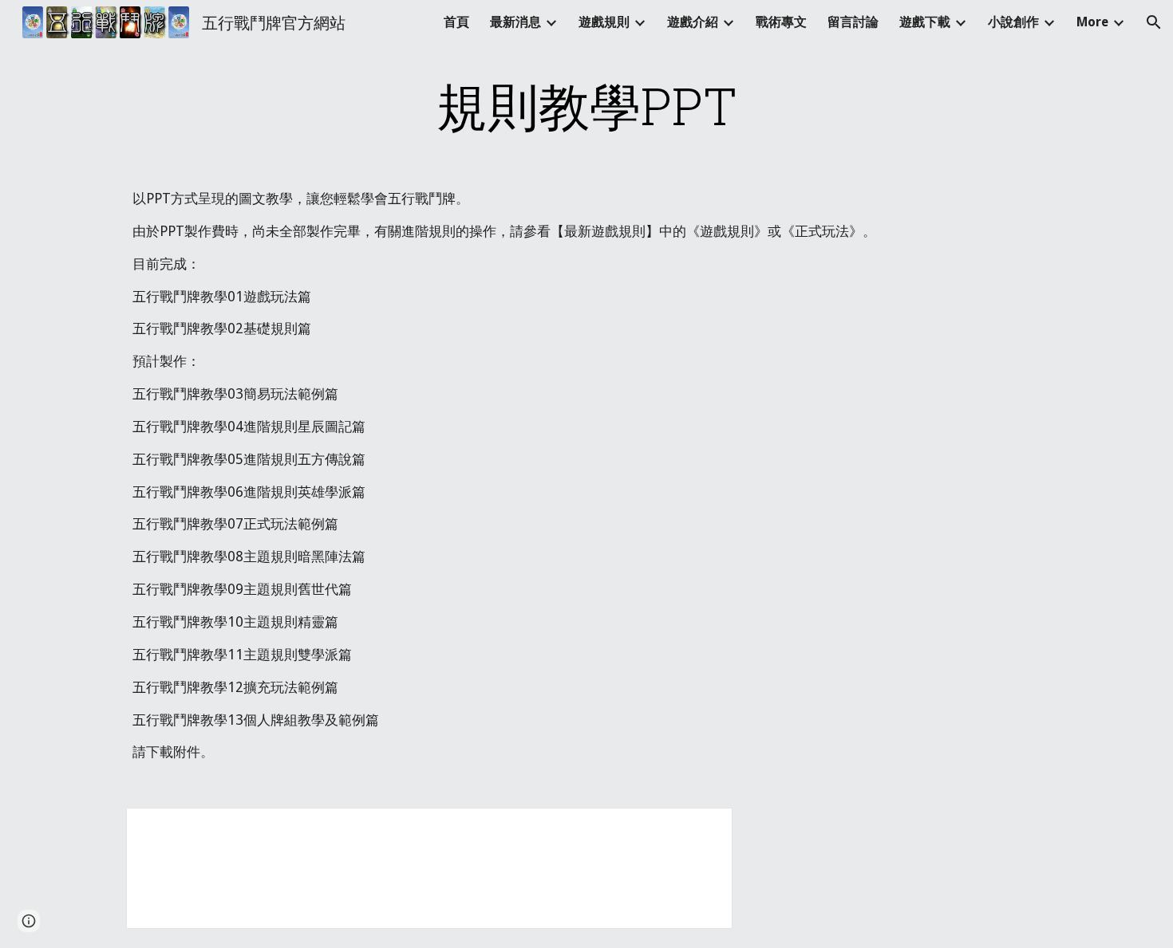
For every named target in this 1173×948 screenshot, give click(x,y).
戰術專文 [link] (781, 22)
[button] (1154, 22)
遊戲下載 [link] (924, 22)
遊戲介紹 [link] (692, 22)
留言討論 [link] (853, 22)
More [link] (1092, 22)
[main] (586, 105)
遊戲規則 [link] (604, 22)
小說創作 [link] (1013, 22)
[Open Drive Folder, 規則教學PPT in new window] (702, 828)
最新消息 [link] (515, 22)
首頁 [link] (456, 22)
